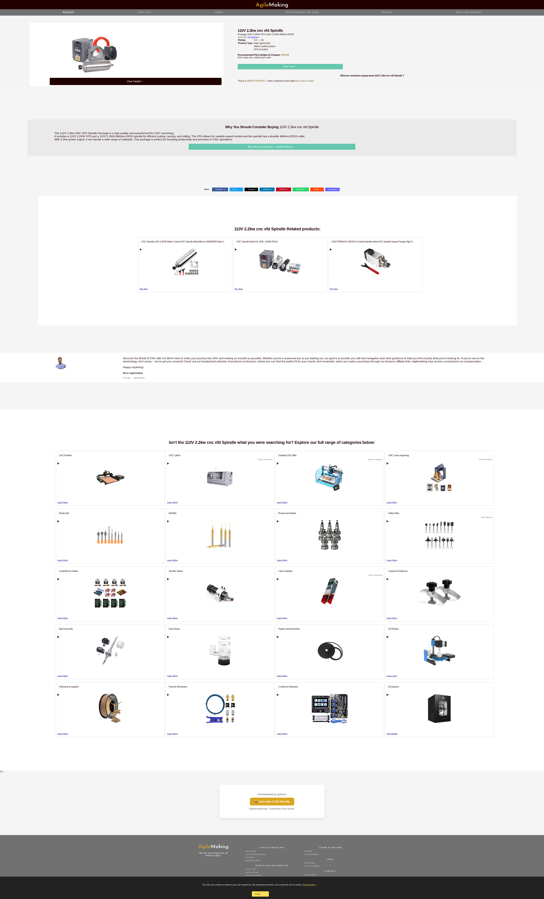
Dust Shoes (174, 629)
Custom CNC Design (254, 875)
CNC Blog (308, 851)
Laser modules (285, 571)
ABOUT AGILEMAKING (468, 12)
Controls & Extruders (288, 686)
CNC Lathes (174, 455)
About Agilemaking (311, 854)
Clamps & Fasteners (397, 571)
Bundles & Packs (252, 872)
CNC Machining (253, 37)
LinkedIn (266, 189)
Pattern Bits (393, 513)
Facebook (219, 189)
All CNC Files (251, 869)
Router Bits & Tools (253, 861)
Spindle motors (176, 571)
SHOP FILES (144, 12)
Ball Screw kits (66, 629)
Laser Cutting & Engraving (256, 854)
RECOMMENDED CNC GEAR (302, 12)
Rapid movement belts (288, 629)
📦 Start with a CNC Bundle (272, 801)
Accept (257, 894)
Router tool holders (287, 513)
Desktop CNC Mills (287, 455)
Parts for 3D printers (178, 686)
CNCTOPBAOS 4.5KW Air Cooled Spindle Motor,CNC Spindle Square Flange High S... (372, 241)
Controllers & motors (68, 571)
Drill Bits (173, 513)
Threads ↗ (252, 189)
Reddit (316, 189)
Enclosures (393, 686)
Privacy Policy (309, 885)
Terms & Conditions (311, 866)
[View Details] (191, 54)
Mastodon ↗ (334, 189)
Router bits (64, 513)
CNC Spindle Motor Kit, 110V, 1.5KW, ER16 (256, 241)
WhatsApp (300, 189)
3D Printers (393, 629)
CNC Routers (65, 455)
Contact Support (310, 875)
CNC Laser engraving (398, 455)
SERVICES (387, 12)
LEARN (218, 12)
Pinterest (282, 189)
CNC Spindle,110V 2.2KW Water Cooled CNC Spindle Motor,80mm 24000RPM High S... (183, 241)
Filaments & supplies (69, 686)
